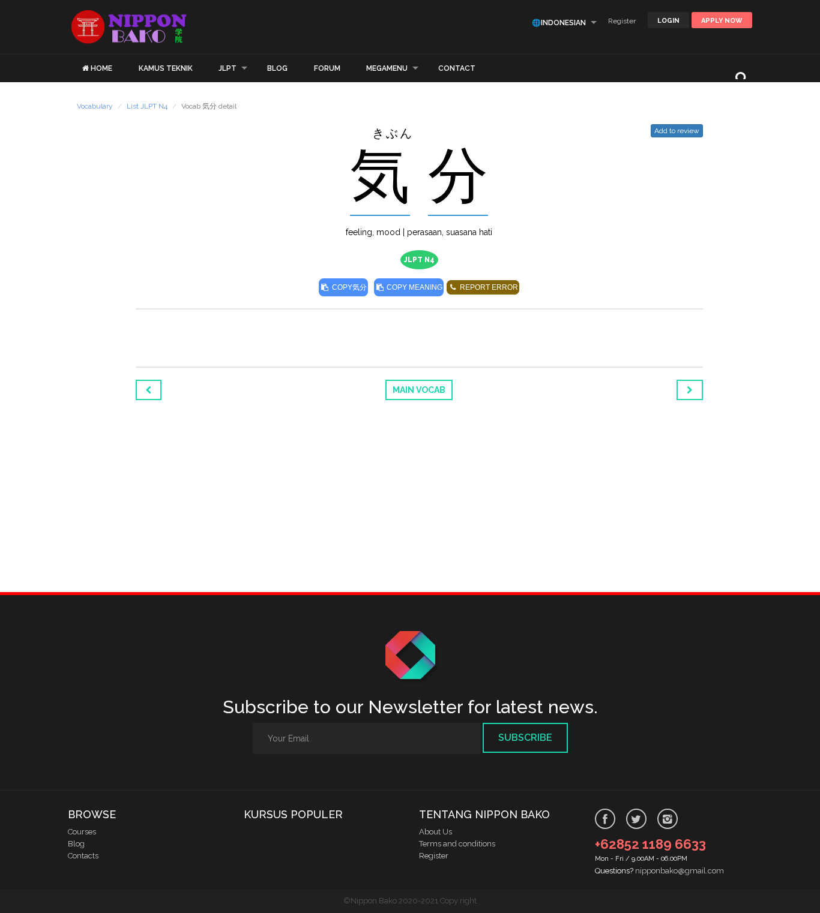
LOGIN (668, 21)
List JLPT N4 (147, 106)
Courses (82, 831)
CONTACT (456, 68)
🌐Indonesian (559, 23)
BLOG (277, 68)
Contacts (83, 855)
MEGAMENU (387, 68)
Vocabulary (95, 106)
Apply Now (722, 21)
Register (622, 21)
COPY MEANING (413, 287)
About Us (435, 831)
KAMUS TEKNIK (166, 68)
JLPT (228, 68)
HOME (101, 68)
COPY (348, 287)
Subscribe (525, 737)
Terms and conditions (457, 843)
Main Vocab (419, 390)
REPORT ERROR (488, 287)
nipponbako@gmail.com (679, 870)
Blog (76, 843)
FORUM (327, 68)
